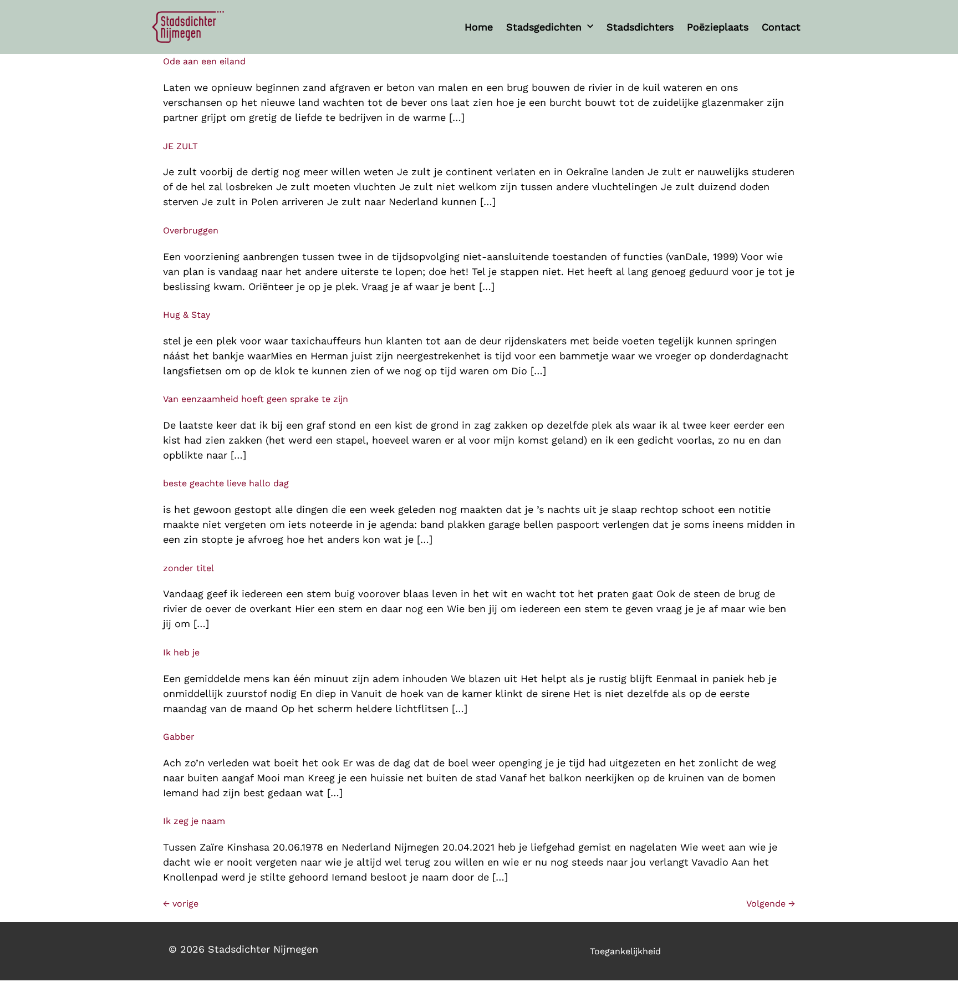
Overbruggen (190, 230)
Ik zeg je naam (194, 821)
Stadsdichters (640, 27)
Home (479, 27)
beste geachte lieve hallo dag (226, 483)
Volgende (770, 903)
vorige (180, 903)
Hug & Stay (186, 314)
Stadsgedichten (544, 27)
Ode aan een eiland (204, 61)
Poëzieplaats (717, 27)
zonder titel (188, 568)
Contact (781, 27)
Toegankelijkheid (625, 951)
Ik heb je (181, 652)
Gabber (179, 736)
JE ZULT (180, 146)
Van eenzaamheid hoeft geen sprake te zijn (255, 399)
